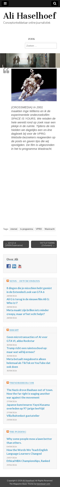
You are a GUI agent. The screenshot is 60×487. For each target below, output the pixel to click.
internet (13, 229)
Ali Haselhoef (29, 16)
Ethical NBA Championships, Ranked (28, 461)
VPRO (39, 229)
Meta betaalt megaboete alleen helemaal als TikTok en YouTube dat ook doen (28, 362)
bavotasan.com (43, 484)
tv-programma (26, 229)
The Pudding (17, 432)
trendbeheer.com (21, 383)
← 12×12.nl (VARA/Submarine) (14, 244)
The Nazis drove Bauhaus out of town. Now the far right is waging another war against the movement (30, 393)
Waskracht (50, 229)
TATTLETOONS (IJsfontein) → (47, 244)
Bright (14, 330)
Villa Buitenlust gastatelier (23, 415)
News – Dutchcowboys (24, 281)
